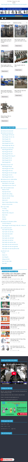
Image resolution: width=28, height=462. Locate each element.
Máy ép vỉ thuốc (5, 189)
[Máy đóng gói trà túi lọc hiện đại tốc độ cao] (5, 309)
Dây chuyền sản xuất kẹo (7, 240)
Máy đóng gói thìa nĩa (7, 160)
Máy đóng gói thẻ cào (7, 158)
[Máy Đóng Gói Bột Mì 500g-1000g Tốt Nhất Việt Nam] (5, 338)
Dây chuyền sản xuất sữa (7, 231)
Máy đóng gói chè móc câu (8, 137)
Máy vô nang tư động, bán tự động (10, 202)
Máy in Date (5, 215)
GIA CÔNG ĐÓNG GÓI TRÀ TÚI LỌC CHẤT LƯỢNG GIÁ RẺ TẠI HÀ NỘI (17, 347)
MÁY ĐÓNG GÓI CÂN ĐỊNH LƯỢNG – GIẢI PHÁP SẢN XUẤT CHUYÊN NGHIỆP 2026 (14, 275)
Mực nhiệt (4, 263)
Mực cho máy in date (6, 261)
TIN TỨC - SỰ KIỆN (14, 271)
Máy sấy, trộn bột (6, 198)
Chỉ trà (3, 252)
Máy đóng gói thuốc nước (8, 177)
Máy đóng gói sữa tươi (7, 174)
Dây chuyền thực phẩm (7, 229)
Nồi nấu (4, 217)
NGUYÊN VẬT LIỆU (5, 251)
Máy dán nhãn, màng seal (8, 212)
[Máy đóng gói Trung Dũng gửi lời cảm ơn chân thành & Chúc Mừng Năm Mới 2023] (5, 323)
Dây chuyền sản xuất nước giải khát (10, 246)
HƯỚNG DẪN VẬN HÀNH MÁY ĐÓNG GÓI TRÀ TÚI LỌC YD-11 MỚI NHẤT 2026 (13, 289)
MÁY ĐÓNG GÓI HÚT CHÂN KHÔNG (9, 179)
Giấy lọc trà (4, 255)
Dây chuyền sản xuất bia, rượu (9, 242)
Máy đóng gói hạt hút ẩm (7, 143)
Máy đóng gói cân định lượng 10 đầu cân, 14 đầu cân (14, 225)
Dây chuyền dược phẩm (7, 233)
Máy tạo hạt (5, 200)
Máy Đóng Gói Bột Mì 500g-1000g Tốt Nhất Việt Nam (17, 339)
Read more (5, 45)
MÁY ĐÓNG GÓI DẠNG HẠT (7, 133)
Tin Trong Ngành (6, 271)
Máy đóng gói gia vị (6, 141)
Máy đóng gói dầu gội (7, 166)
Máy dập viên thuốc (6, 191)
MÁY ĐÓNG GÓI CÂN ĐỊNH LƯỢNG (9, 221)
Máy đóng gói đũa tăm (7, 151)
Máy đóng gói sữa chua (7, 170)
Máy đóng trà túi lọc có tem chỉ (9, 185)
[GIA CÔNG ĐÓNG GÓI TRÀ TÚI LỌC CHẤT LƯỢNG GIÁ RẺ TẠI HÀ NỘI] (5, 345)
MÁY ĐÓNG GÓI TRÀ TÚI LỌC (7, 181)
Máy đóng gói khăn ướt (7, 153)
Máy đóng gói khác (6, 162)
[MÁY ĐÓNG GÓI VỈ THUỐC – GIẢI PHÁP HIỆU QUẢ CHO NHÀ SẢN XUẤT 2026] (5, 294)
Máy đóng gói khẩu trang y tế (8, 156)
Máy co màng (5, 210)
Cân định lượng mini (6, 223)
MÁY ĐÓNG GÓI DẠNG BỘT (7, 131)
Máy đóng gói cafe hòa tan (8, 134)
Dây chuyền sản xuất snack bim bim (10, 244)
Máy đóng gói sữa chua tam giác (9, 172)
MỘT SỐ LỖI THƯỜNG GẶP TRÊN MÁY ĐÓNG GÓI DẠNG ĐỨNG (17, 332)
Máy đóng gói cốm (6, 139)
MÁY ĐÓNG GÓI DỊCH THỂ (7, 164)
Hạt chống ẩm (5, 257)
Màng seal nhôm (6, 259)
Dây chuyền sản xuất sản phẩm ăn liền (10, 248)
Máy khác (4, 219)
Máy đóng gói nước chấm (8, 168)
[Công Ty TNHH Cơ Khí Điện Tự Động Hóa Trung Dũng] (2, 18)
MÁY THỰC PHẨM (5, 206)
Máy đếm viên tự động (7, 193)
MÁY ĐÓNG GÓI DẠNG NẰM (7, 147)
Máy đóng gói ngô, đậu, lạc (8, 145)
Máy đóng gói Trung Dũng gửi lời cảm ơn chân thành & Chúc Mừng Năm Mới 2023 (17, 326)
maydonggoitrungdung (15, 279)
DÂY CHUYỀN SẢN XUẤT (6, 227)
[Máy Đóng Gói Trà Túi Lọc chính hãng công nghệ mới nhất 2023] (5, 316)
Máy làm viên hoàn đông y (8, 196)
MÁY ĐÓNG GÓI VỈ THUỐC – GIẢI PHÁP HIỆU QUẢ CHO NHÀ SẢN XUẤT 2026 (17, 297)
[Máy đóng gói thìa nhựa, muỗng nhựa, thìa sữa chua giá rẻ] (5, 302)
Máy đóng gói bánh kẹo (7, 149)
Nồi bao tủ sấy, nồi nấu (7, 204)
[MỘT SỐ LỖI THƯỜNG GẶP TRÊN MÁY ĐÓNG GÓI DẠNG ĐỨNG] (5, 331)
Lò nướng (4, 208)
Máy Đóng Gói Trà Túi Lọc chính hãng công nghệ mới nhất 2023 (17, 318)
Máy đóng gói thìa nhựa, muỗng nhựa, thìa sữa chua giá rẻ (14, 4)
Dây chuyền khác (6, 236)
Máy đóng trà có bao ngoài (8, 183)
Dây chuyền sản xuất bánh (8, 238)
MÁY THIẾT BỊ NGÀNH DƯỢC (7, 187)
